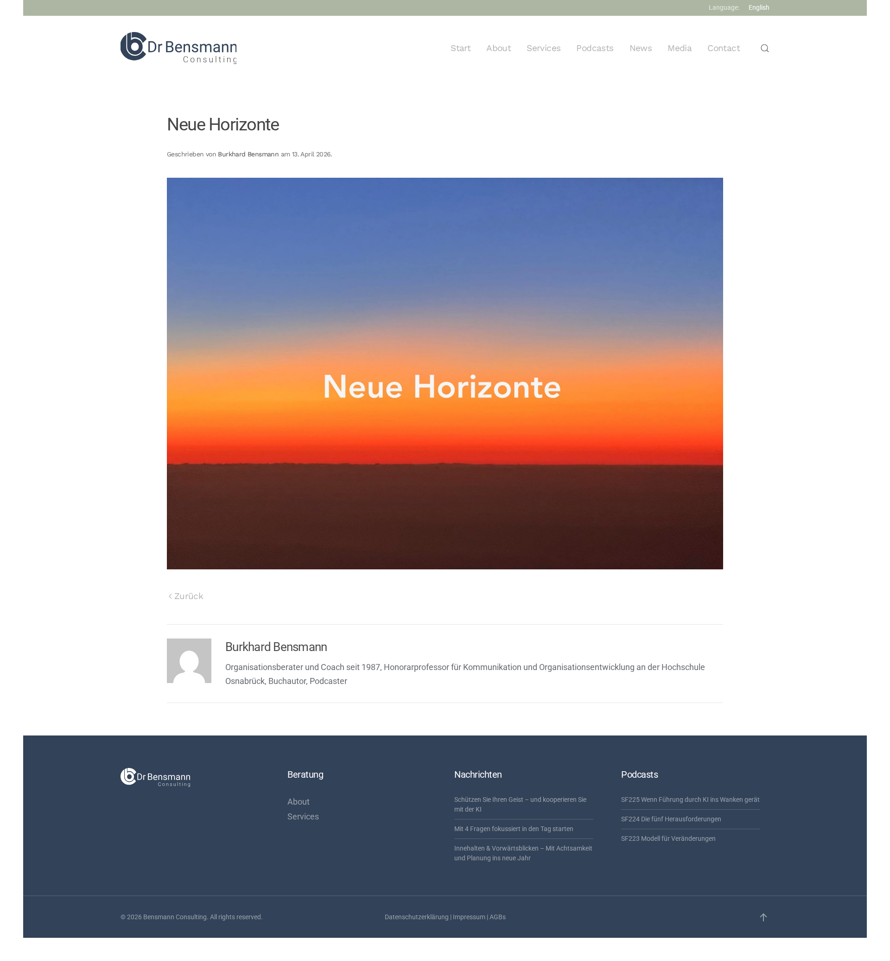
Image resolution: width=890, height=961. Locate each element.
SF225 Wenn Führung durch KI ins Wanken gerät (690, 799)
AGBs (498, 917)
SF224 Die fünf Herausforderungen (671, 819)
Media (680, 48)
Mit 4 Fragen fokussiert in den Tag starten (513, 828)
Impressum (469, 917)
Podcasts (594, 48)
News (640, 48)
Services (543, 48)
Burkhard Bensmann (248, 154)
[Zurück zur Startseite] (178, 48)
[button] (764, 48)
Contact (723, 48)
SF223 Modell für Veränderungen (668, 838)
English (759, 7)
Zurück (188, 596)
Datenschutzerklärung (417, 917)
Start (460, 48)
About (498, 48)
